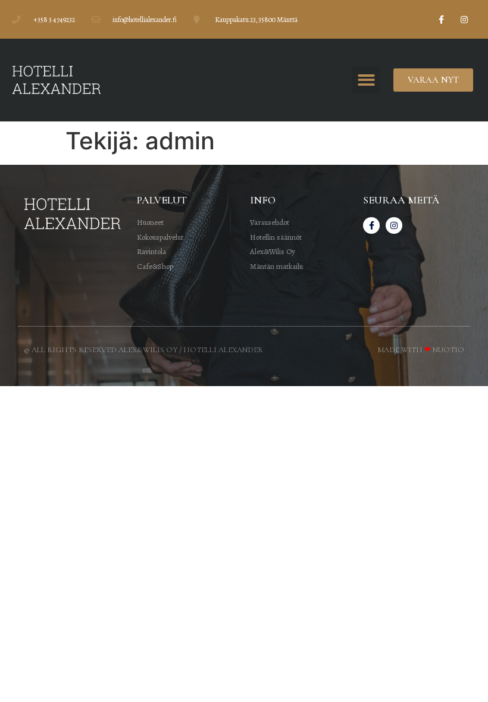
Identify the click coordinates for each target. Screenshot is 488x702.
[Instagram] (464, 19)
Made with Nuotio (421, 350)
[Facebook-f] (441, 19)
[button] (366, 80)
